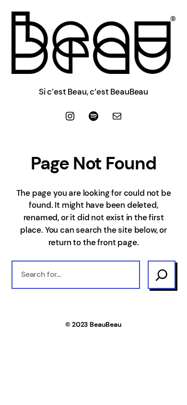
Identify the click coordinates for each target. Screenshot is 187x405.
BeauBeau (106, 324)
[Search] (161, 274)
